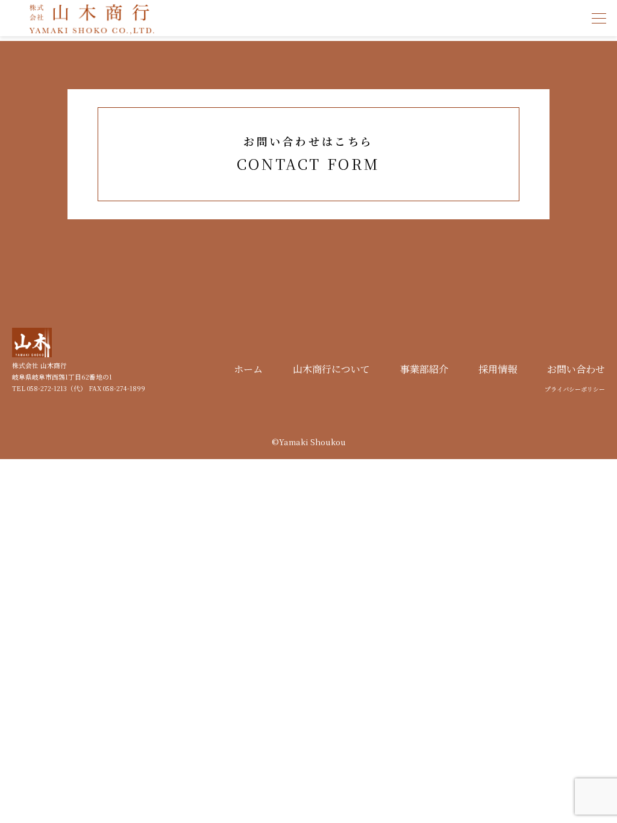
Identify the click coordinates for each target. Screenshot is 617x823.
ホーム (248, 369)
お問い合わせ (576, 369)
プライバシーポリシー (575, 388)
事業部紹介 (424, 369)
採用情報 (497, 369)
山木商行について (331, 369)
